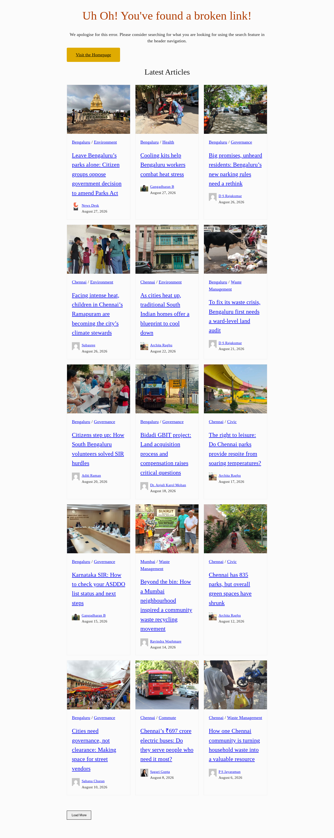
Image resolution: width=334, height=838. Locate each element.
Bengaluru (81, 142)
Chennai (79, 282)
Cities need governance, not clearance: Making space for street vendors (94, 750)
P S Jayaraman (230, 772)
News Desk (90, 205)
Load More (79, 815)
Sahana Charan (93, 781)
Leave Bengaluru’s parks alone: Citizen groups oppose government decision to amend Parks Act (97, 174)
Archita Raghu (161, 345)
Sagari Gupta (160, 772)
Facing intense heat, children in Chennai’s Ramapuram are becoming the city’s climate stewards (97, 314)
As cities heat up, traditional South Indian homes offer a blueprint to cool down (164, 314)
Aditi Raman (91, 475)
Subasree (88, 345)
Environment (105, 142)
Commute (167, 717)
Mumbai (147, 561)
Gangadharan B (162, 186)
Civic (232, 421)
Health (168, 142)
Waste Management (244, 717)
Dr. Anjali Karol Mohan (168, 485)
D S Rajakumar (230, 196)
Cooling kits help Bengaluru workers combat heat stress (162, 164)
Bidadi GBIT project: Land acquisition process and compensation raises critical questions (165, 454)
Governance (241, 142)
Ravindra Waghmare (165, 641)
